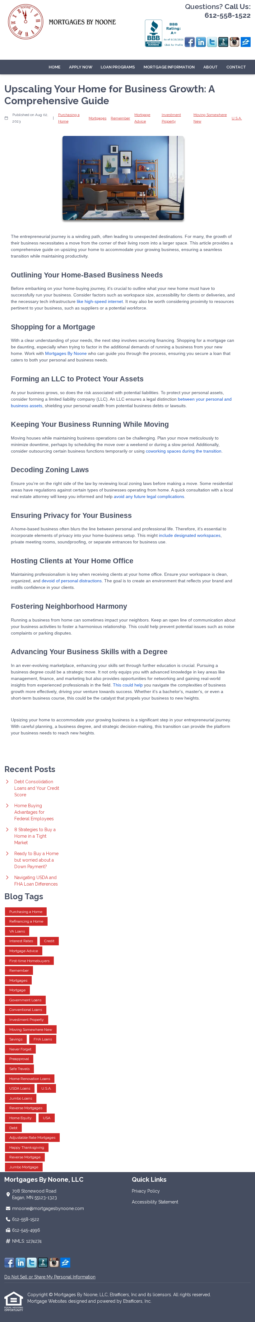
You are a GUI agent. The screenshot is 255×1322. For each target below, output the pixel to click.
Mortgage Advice (142, 118)
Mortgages (97, 118)
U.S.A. (237, 118)
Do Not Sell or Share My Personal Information (49, 1276)
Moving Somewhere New (210, 118)
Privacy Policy (146, 1191)
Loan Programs (118, 67)
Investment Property (171, 118)
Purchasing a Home (69, 118)
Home (54, 67)
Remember (120, 118)
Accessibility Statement (155, 1201)
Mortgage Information (169, 67)
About (210, 67)
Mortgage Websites (47, 1301)
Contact (236, 67)
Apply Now (80, 67)
